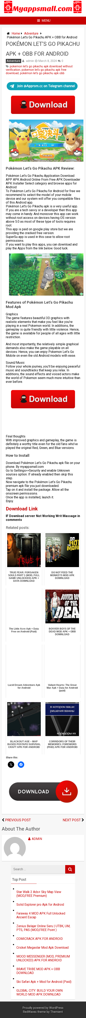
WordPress (56, 1008)
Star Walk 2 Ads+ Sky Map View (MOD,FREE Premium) (38, 894)
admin (30, 61)
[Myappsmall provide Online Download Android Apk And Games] (43, 14)
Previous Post (18, 820)
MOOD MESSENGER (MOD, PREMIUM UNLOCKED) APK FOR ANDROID (43, 958)
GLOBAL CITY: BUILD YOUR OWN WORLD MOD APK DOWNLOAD (39, 992)
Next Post (72, 820)
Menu (46, 21)
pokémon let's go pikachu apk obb (42, 73)
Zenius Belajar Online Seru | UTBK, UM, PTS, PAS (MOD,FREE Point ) (43, 928)
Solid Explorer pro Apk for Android (40, 904)
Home (16, 33)
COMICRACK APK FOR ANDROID (39, 939)
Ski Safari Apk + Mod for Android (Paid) (43, 982)
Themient (56, 1012)
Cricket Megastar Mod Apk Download (42, 947)
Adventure (31, 33)
